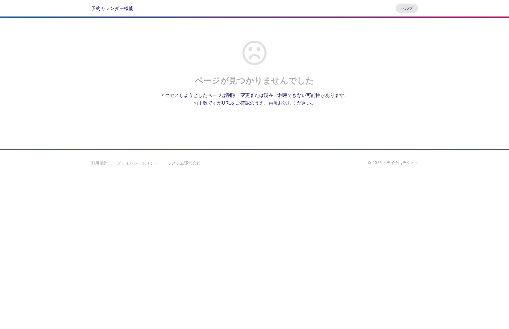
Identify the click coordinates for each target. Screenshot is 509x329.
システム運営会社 (184, 163)
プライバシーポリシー (137, 163)
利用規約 (99, 163)
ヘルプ (407, 8)
